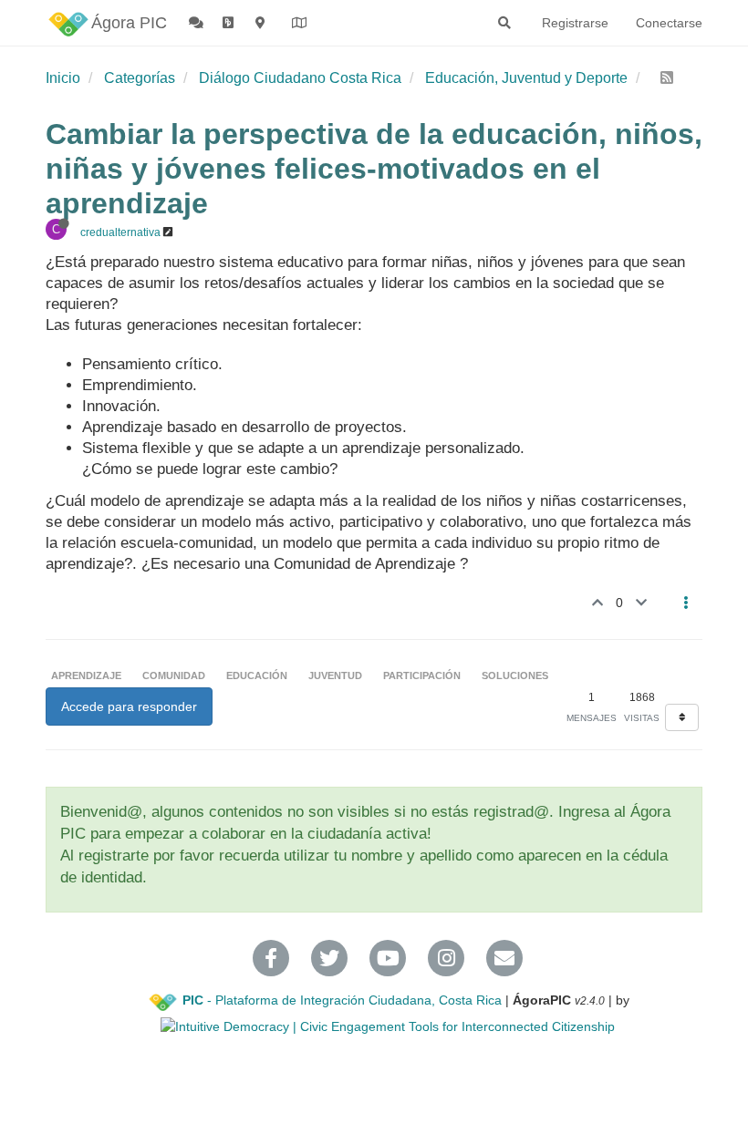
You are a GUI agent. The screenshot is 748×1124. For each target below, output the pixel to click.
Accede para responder (129, 706)
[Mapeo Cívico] (261, 23)
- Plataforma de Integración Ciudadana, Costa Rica (342, 1000)
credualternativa (120, 232)
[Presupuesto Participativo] (229, 23)
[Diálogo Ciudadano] (197, 23)
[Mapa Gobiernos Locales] (300, 23)
